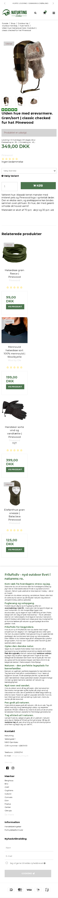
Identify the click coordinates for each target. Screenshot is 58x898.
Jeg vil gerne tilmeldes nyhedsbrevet (29, 862)
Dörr (7, 800)
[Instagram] (14, 768)
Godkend (26, 873)
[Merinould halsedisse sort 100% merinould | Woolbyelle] (15, 330)
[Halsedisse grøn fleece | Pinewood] (15, 253)
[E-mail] (29, 856)
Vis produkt (15, 306)
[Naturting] (15, 13)
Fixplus (8, 804)
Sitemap (8, 762)
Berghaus (9, 780)
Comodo (8, 797)
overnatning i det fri (14, 608)
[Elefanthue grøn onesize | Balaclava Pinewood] (15, 493)
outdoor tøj (10, 722)
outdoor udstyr (44, 653)
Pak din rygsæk (12, 653)
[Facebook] (8, 768)
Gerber (8, 807)
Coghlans (9, 790)
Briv (6, 784)
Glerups (8, 810)
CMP (7, 787)
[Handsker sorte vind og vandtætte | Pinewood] (15, 410)
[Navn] (29, 847)
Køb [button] (40, 185)
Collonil (8, 794)
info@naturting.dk (20, 756)
